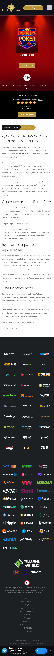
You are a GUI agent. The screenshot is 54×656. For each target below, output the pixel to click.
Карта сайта (27, 631)
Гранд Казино (23, 154)
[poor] (22, 102)
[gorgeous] (34, 102)
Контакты (27, 614)
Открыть (41, 651)
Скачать (26, 621)
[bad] (18, 102)
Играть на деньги (27, 114)
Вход (33, 8)
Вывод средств (26, 608)
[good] (30, 102)
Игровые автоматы (27, 601)
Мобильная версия (27, 611)
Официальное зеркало (27, 624)
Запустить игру (27, 65)
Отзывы (26, 618)
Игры (16, 127)
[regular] (26, 102)
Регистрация (26, 628)
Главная (6, 127)
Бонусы (27, 605)
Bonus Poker (27, 127)
